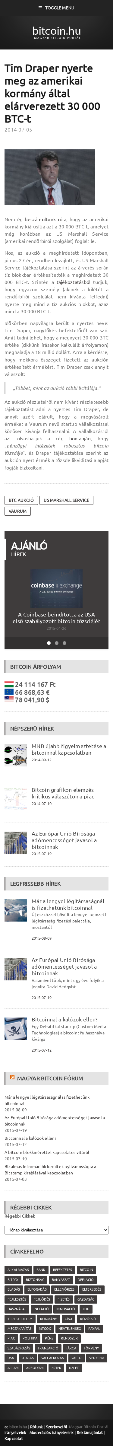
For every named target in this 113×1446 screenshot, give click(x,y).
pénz (49, 1338)
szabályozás (19, 1348)
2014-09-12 (42, 760)
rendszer (69, 1338)
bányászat (61, 1280)
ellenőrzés (64, 1289)
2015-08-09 (42, 938)
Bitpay (13, 1280)
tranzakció (48, 1348)
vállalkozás (52, 1358)
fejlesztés (17, 1299)
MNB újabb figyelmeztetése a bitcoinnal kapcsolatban (69, 749)
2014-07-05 (19, 129)
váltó (76, 1358)
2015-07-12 (42, 1050)
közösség (88, 1319)
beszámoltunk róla (45, 219)
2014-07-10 (42, 803)
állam (13, 1368)
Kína (69, 1319)
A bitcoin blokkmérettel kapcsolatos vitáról (47, 1152)
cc (6, 1427)
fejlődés (42, 1299)
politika (30, 1338)
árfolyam (35, 1368)
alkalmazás (18, 1270)
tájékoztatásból (74, 282)
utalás (28, 1358)
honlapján (80, 438)
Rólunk (36, 1427)
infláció (41, 1309)
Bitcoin (86, 1270)
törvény (91, 1348)
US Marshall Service (66, 500)
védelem (96, 1358)
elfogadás (37, 1289)
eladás (14, 1289)
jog (86, 1309)
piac (11, 1338)
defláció (86, 1280)
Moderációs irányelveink (52, 1432)
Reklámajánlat (90, 1432)
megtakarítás (19, 1328)
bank (41, 1270)
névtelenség (69, 1328)
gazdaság (85, 1299)
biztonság (35, 1280)
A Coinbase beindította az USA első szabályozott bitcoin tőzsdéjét (56, 617)
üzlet (74, 1368)
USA (11, 1358)
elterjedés (92, 1289)
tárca (71, 1348)
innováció (65, 1309)
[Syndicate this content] (13, 1078)
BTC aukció (21, 500)
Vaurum (18, 511)
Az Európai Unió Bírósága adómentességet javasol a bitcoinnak (64, 840)
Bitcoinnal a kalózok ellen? (64, 1019)
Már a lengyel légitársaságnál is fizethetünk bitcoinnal (68, 904)
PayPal (94, 1328)
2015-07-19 (42, 854)
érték (56, 1368)
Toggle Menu (59, 7)
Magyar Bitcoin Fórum (50, 1078)
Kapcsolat (14, 1438)
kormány (48, 1319)
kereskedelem (20, 1319)
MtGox (45, 1328)
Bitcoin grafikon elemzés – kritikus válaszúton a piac (65, 793)
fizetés (64, 1299)
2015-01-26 (57, 628)
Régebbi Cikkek (20, 1216)
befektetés (62, 1270)
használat (17, 1309)
